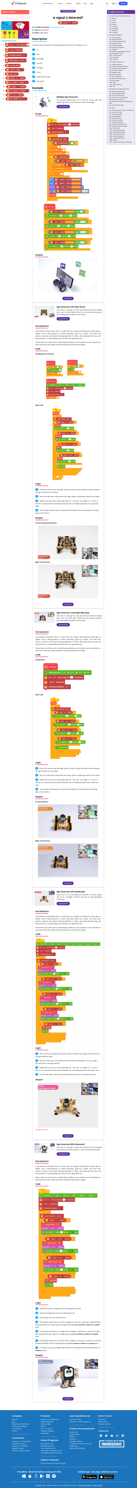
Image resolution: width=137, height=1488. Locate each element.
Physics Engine (116, 74)
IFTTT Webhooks (117, 76)
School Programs (49, 1440)
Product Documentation (82, 1428)
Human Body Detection (119, 41)
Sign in (114, 3)
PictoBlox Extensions (116, 12)
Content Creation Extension (120, 66)
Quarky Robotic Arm (119, 138)
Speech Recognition (118, 47)
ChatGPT (114, 49)
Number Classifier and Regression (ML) (121, 102)
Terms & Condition (84, 1485)
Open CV (115, 59)
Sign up (123, 3)
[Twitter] (106, 1435)
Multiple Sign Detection (67, 97)
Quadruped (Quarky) (119, 132)
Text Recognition (117, 45)
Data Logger (115, 80)
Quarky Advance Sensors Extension (123, 110)
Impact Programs (50, 1459)
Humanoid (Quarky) (119, 130)
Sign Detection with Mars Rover (71, 307)
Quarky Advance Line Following (122, 142)
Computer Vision (117, 43)
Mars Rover (116, 128)
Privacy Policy (97, 1485)
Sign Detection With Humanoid (70, 1144)
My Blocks (115, 30)
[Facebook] (100, 1435)
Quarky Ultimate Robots (119, 124)
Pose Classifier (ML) (118, 95)
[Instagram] (117, 1435)
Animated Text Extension (119, 68)
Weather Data (116, 72)
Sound (114, 22)
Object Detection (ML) (118, 93)
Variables (115, 32)
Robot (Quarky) (116, 118)
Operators (115, 28)
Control (114, 24)
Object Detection (117, 39)
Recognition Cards (57, 27)
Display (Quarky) (117, 114)
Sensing (114, 26)
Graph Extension (117, 64)
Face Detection (116, 37)
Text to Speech (117, 55)
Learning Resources (80, 1415)
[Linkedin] (122, 1435)
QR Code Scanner (117, 70)
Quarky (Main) (116, 116)
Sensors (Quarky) (117, 120)
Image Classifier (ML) (118, 91)
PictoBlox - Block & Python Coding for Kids (39, 1471)
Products (45, 1415)
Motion (114, 18)
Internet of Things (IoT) (119, 78)
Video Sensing (117, 84)
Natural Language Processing (121, 51)
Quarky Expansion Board (119, 126)
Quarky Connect (117, 112)
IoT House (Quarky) (118, 134)
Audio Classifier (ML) (118, 99)
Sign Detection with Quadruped (71, 891)
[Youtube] (111, 1435)
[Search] (107, 3)
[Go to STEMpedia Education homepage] (18, 3)
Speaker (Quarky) (117, 122)
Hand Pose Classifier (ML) (119, 97)
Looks (114, 20)
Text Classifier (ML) (117, 105)
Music (114, 82)
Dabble (115, 140)
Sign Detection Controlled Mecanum (73, 613)
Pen (114, 86)
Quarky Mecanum (118, 136)
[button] (27, 12)
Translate (116, 57)
